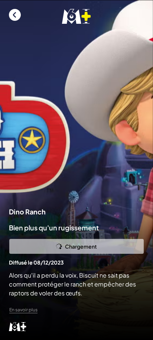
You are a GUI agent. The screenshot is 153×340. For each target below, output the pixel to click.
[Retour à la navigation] (15, 15)
